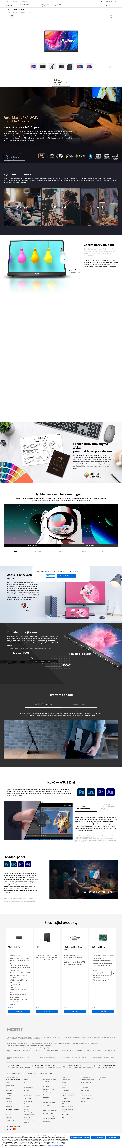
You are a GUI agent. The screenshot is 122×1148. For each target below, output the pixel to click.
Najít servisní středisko (86, 1082)
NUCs (26, 1082)
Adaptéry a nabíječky (48, 1116)
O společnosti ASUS (67, 1079)
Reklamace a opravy (85, 1087)
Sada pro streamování (48, 1108)
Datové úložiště (28, 1117)
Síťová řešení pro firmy (49, 1089)
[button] (103, 1)
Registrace (100, 5)
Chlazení (26, 1106)
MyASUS (82, 1101)
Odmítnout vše (98, 1137)
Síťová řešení (46, 1086)
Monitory (8, 1112)
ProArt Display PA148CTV (16, 9)
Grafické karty (28, 1101)
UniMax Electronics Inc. (68, 1096)
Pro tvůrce (8, 1098)
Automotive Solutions (67, 1106)
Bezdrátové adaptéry (48, 1084)
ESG (100, 1079)
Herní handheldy (10, 1085)
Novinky (64, 1085)
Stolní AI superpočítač (48, 1092)
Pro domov (9, 1093)
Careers (64, 1082)
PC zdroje (26, 1109)
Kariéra (63, 1087)
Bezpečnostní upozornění (86, 1096)
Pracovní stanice (28, 1087)
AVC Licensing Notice (67, 1109)
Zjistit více (19, 1011)
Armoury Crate (65, 1114)
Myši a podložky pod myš (49, 1102)
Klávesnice (45, 1100)
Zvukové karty (28, 1112)
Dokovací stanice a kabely (49, 1118)
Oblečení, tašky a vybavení (50, 1110)
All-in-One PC (9, 1117)
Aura (63, 1117)
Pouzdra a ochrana (48, 1113)
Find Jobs (64, 1098)
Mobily (108, 1)
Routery (26, 1122)
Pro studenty (9, 1101)
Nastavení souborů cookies (80, 1137)
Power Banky (46, 1121)
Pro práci (8, 1096)
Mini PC (26, 1085)
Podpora (30, 12)
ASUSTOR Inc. (65, 1090)
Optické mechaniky (29, 1114)
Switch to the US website (66, 576)
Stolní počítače (10, 1120)
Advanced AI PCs (66, 1120)
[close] (87, 568)
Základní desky (28, 1098)
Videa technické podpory (87, 1098)
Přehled (8, 12)
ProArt (35, 1073)
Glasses (26, 1093)
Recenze (23, 12)
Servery (45, 1094)
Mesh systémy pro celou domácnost (49, 1080)
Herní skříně (27, 1104)
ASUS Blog (64, 1112)
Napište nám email (85, 1090)
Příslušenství (9, 1088)
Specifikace (15, 12)
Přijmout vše (113, 1137)
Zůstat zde (50, 576)
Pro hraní (8, 1104)
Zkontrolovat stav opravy (87, 1079)
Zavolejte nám (84, 1093)
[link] (9, 5)
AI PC (63, 1104)
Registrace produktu (85, 1085)
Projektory (8, 1115)
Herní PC (26, 1079)
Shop (105, 5)
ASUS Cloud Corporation (68, 1093)
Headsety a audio (47, 1105)
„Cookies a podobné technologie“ (55, 1145)
